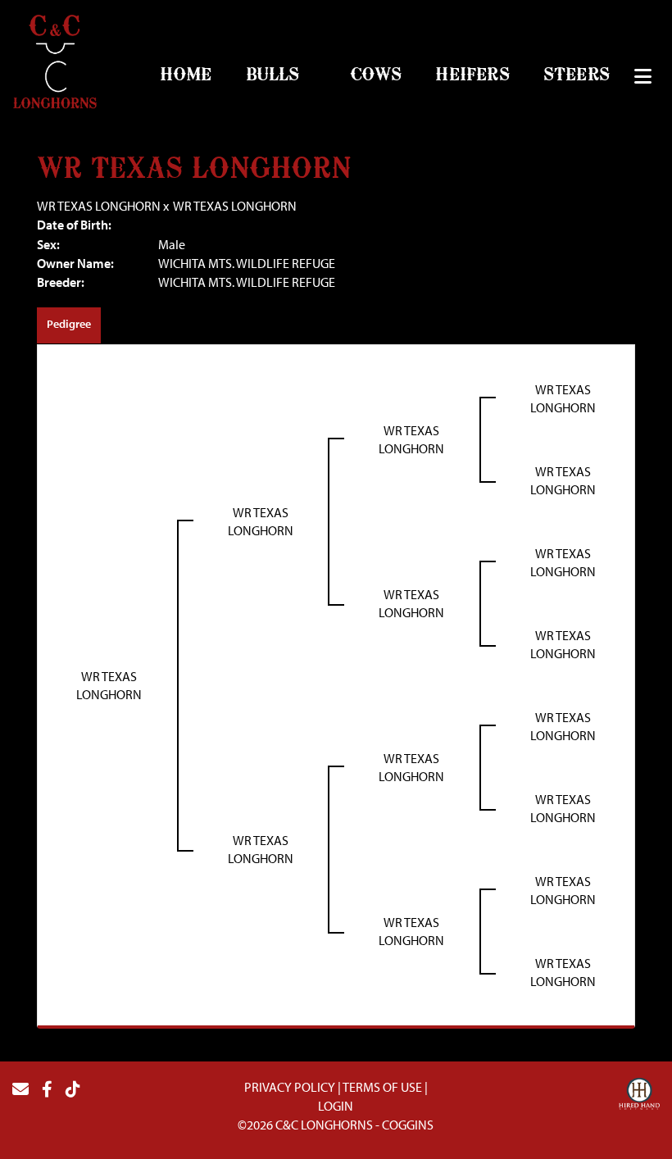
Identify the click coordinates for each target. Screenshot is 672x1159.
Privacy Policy (289, 1087)
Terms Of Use (382, 1087)
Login (335, 1106)
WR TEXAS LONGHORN (99, 206)
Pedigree (69, 323)
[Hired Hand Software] (639, 1096)
